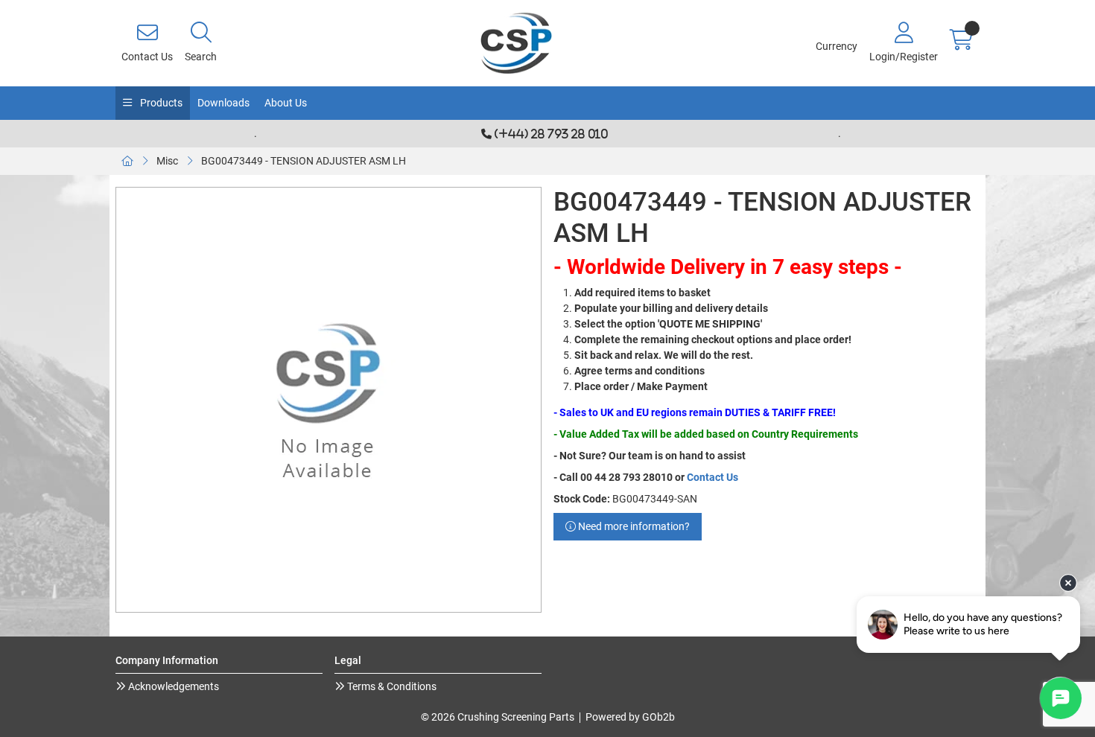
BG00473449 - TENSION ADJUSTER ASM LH (303, 161)
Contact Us (712, 477)
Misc (167, 161)
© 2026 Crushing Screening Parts (497, 717)
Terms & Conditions (391, 686)
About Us (285, 103)
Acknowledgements (172, 686)
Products (160, 103)
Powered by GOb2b (630, 717)
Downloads (223, 103)
